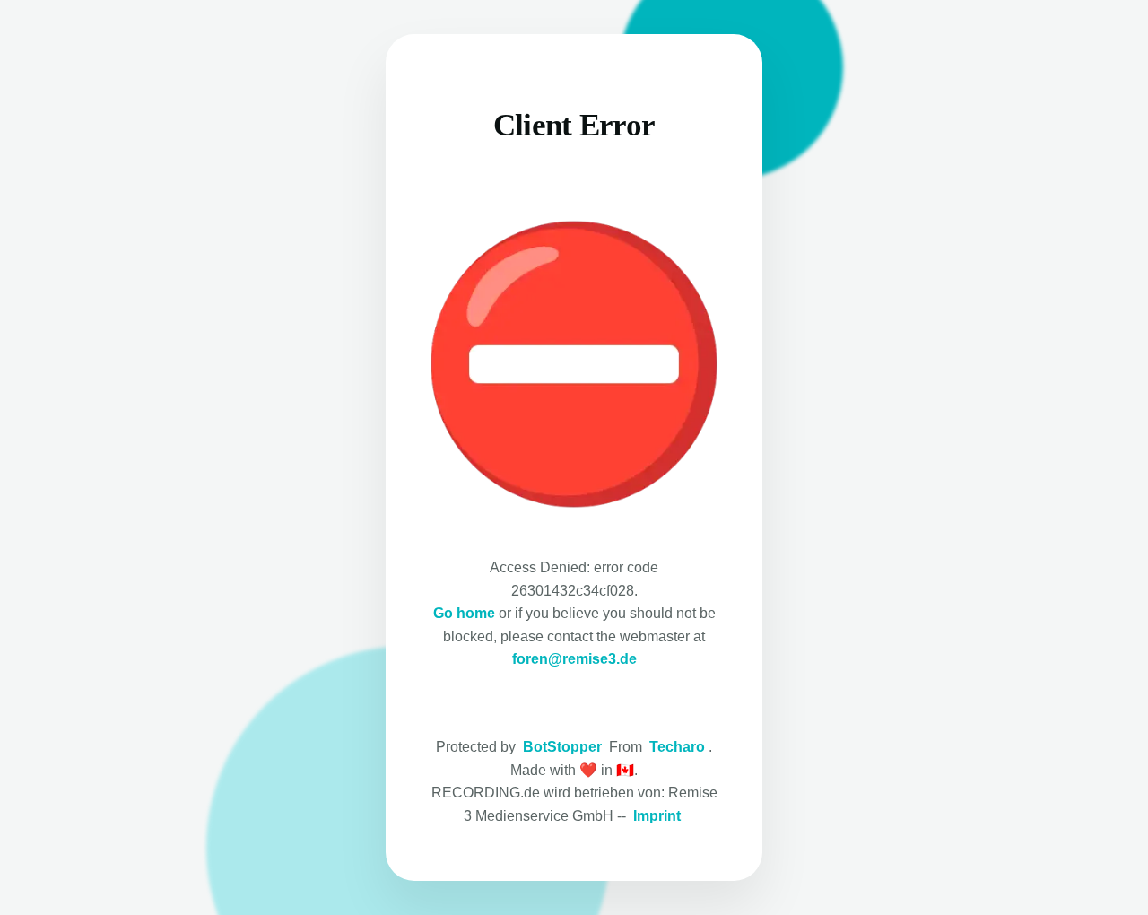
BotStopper (562, 746)
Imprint (657, 816)
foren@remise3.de (574, 659)
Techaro (677, 746)
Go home (464, 613)
